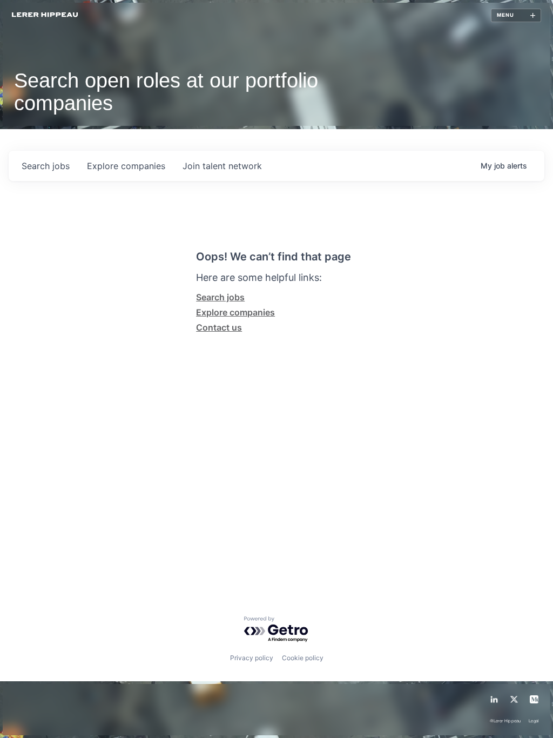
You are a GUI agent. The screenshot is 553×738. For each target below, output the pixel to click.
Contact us (219, 327)
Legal (534, 721)
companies (126, 165)
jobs (46, 165)
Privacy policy (251, 658)
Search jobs (220, 297)
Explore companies (235, 312)
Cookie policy (302, 658)
